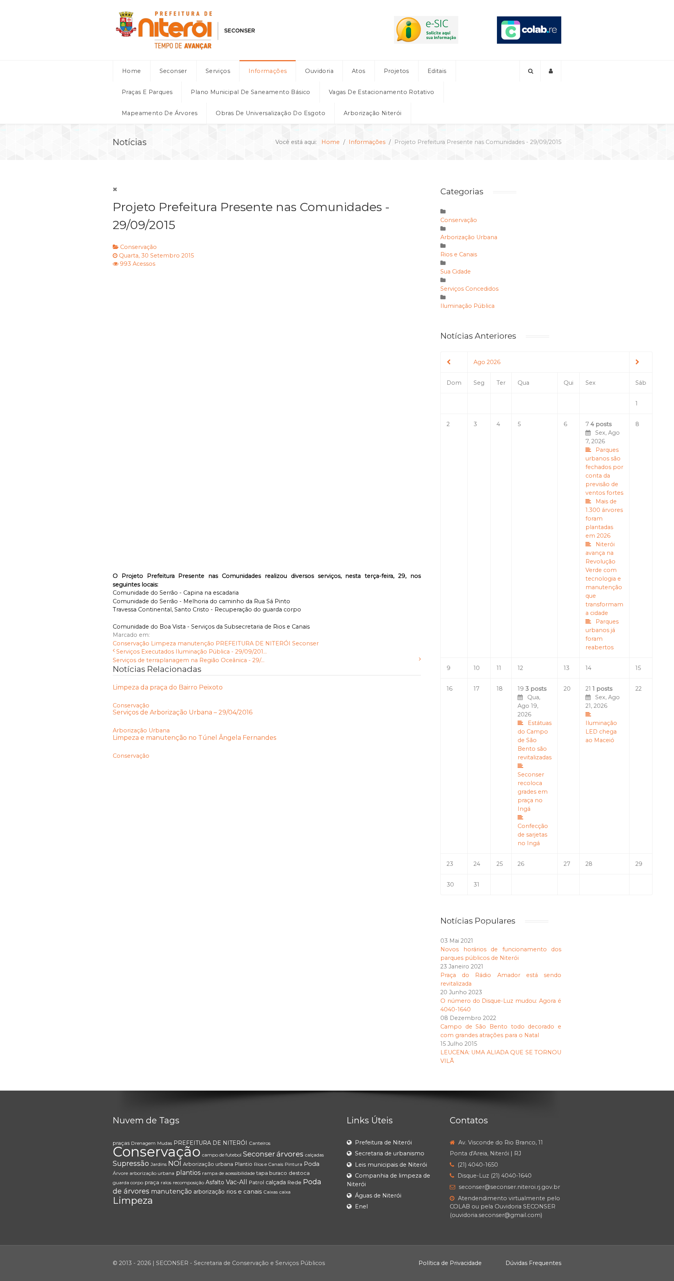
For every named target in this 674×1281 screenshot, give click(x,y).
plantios (188, 1172)
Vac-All (236, 1182)
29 (638, 863)
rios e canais (244, 1191)
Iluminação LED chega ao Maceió (601, 732)
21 (602, 714)
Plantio (243, 1164)
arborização (209, 1191)
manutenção (195, 643)
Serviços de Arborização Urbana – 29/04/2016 (182, 712)
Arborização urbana (208, 1164)
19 (535, 766)
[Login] (551, 71)
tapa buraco (271, 1173)
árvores (290, 1154)
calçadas (314, 1155)
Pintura (293, 1164)
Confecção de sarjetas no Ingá (533, 835)
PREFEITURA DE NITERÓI (253, 643)
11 (499, 668)
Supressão (131, 1163)
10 (477, 668)
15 (638, 668)
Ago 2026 (487, 362)
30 (450, 884)
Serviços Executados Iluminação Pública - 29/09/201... (191, 651)
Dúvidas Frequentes (533, 1263)
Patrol (256, 1182)
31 (476, 884)
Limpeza (163, 643)
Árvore (120, 1173)
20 (567, 688)
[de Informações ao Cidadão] (426, 29)
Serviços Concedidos (469, 288)
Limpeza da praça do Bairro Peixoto (168, 687)
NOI (174, 1163)
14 (588, 668)
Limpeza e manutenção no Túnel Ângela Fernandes (194, 737)
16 (449, 688)
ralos (166, 1182)
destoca (299, 1173)
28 (588, 863)
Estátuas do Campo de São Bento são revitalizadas (535, 740)
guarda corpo (128, 1182)
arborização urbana (151, 1173)
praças (121, 1143)
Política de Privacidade (450, 1263)
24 (477, 863)
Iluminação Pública (467, 305)
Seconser (305, 643)
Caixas (270, 1192)
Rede (294, 1182)
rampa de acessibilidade (228, 1173)
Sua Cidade (455, 271)
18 (500, 688)
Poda (311, 1163)
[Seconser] (234, 30)
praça (152, 1182)
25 (500, 863)
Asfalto (215, 1182)
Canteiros (259, 1143)
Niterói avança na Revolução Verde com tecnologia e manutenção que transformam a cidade (604, 579)
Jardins (159, 1164)
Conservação (138, 247)
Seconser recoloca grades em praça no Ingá (533, 791)
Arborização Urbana (141, 730)
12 (520, 668)
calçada (276, 1182)
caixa (285, 1192)
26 (521, 863)
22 (638, 688)
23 (450, 863)
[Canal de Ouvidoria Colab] (529, 29)
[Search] (530, 71)
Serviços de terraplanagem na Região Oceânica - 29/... (188, 660)
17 (476, 688)
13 (566, 668)
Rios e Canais (458, 254)
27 (567, 863)
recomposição (188, 1182)
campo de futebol (221, 1155)
